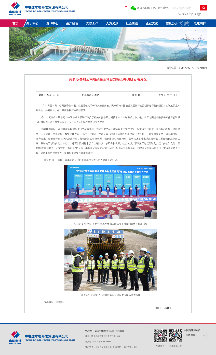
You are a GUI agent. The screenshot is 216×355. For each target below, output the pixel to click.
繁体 (166, 7)
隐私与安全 (109, 331)
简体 (160, 7)
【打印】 (157, 308)
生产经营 (72, 23)
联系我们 (89, 331)
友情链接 (190, 335)
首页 (15, 23)
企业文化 (152, 23)
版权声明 (99, 331)
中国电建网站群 (192, 330)
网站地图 (120, 331)
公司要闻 (202, 67)
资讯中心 (52, 23)
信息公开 (172, 23)
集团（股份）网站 (146, 7)
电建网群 (200, 23)
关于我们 (32, 23)
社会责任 (132, 23)
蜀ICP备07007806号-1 (102, 341)
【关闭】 (167, 308)
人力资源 (112, 23)
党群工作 (92, 23)
